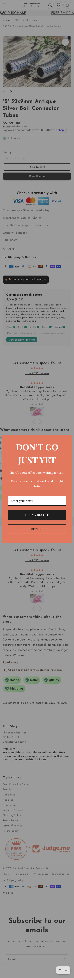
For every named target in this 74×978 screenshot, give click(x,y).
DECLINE (37, 529)
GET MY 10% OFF (37, 515)
